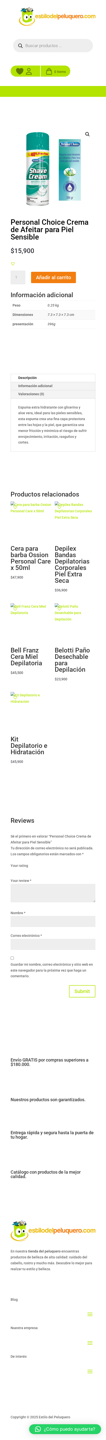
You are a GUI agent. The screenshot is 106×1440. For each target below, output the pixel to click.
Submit (82, 991)
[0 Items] (49, 73)
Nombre (18, 913)
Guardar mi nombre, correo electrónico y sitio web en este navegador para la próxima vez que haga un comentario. (52, 970)
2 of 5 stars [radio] (20, 872)
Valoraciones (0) (31, 394)
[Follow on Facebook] (14, 1283)
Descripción (27, 378)
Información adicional (35, 386)
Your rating (19, 866)
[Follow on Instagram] (24, 1283)
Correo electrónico (26, 936)
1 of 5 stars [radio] (14, 872)
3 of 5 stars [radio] (27, 872)
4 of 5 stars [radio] (33, 872)
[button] (87, 134)
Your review (21, 881)
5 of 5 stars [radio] (40, 872)
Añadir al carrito (53, 277)
